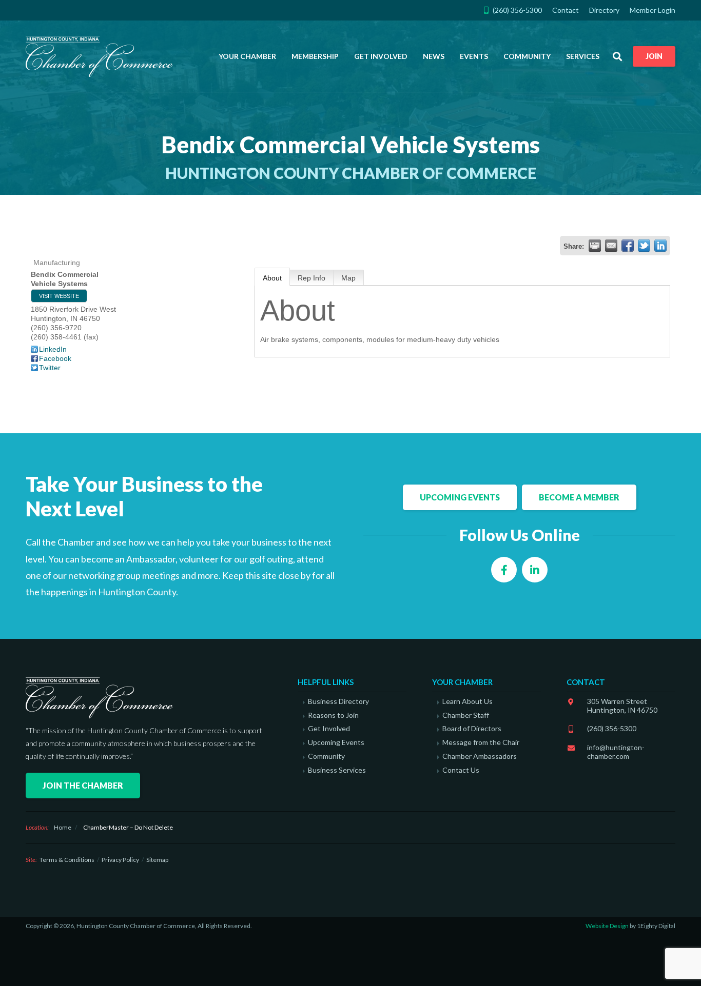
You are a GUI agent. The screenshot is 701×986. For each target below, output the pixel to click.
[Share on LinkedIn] (660, 245)
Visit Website (59, 296)
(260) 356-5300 (611, 728)
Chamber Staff (465, 715)
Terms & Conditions (67, 859)
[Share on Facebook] (627, 245)
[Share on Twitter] (644, 245)
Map (348, 278)
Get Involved (380, 56)
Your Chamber (247, 56)
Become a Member (579, 497)
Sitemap (157, 859)
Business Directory (338, 701)
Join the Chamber (83, 785)
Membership (315, 56)
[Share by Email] (611, 245)
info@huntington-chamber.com (616, 751)
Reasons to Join (333, 715)
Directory (604, 10)
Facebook (55, 358)
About (272, 278)
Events (474, 56)
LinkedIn (53, 349)
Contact (565, 10)
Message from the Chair (480, 742)
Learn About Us (467, 701)
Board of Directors (471, 729)
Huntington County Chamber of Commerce (103, 56)
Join (654, 56)
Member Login (652, 10)
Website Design (607, 926)
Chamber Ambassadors (479, 756)
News (433, 56)
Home (62, 827)
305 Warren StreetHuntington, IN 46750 (622, 705)
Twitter (50, 368)
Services (582, 56)
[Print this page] (595, 245)
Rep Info (311, 278)
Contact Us (460, 770)
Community (527, 56)
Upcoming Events (460, 497)
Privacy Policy (120, 859)
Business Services (337, 770)
